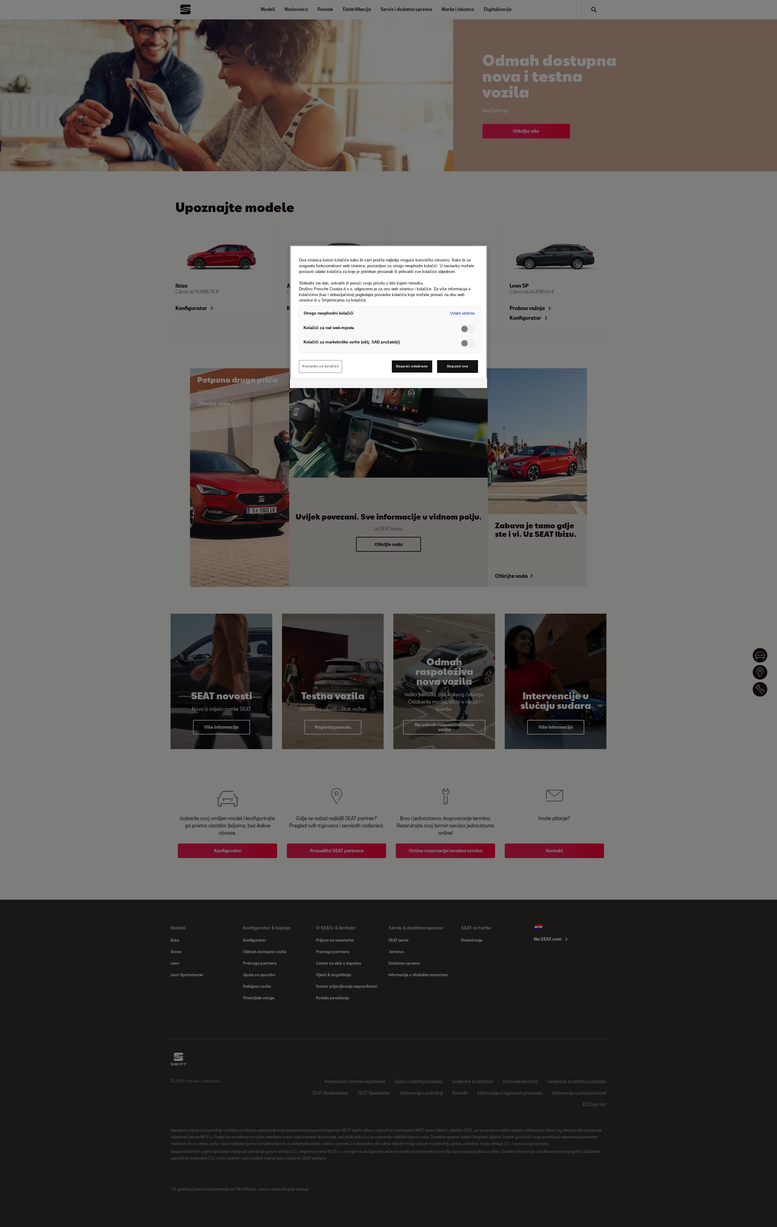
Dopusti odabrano (412, 366)
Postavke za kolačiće (320, 366)
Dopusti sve (457, 366)
